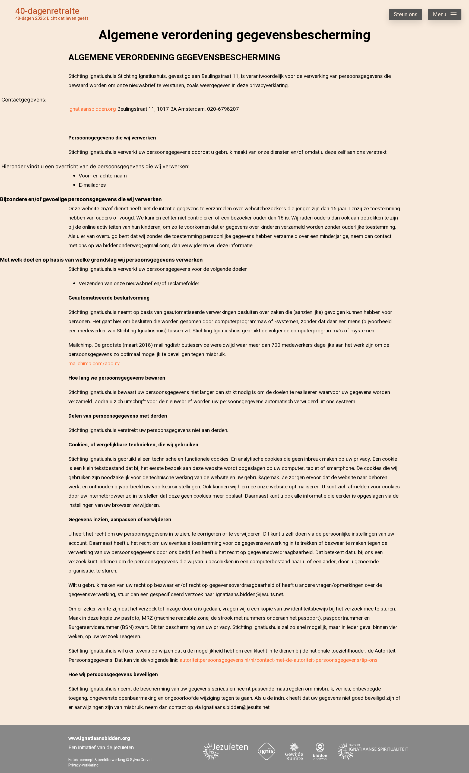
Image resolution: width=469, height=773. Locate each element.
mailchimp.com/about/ (94, 363)
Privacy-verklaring (83, 765)
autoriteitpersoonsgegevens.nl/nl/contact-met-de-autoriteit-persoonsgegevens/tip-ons (279, 660)
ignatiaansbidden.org (92, 109)
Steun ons (405, 14)
